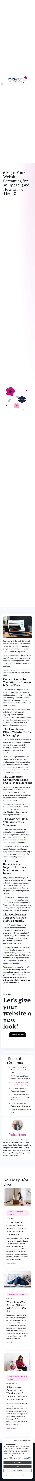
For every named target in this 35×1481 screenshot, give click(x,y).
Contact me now (17, 1035)
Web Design (19, 1294)
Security (11, 1214)
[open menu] (2, 84)
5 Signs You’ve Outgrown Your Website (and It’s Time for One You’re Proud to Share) (16, 1393)
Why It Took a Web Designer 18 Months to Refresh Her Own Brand (16, 1307)
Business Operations (15, 1212)
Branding (11, 1294)
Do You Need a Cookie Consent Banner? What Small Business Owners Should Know (16, 1228)
